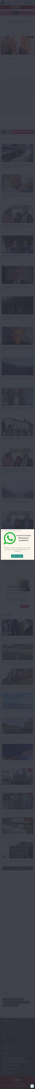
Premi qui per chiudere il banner (13, 530)
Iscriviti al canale (17, 556)
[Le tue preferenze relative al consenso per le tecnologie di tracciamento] (32, 1086)
